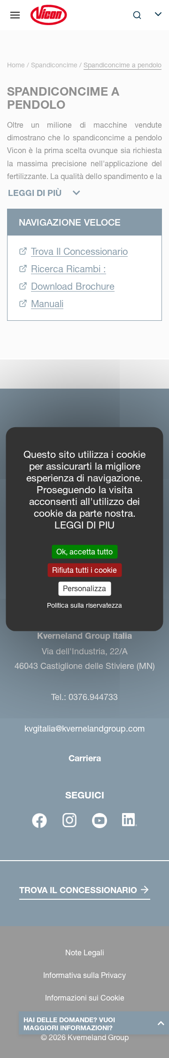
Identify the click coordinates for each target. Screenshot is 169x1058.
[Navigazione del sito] (15, 15)
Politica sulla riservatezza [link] (84, 605)
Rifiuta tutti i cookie (84, 570)
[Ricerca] (130, 54)
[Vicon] (48, 15)
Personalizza (84, 588)
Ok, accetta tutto (84, 551)
